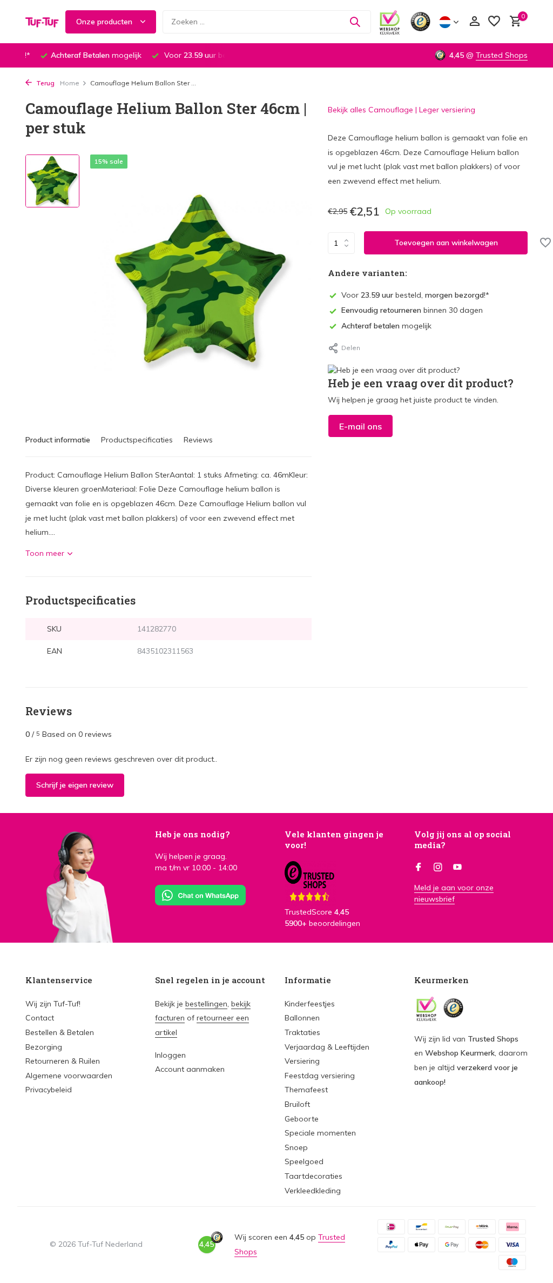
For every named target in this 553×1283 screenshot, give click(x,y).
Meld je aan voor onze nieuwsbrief (454, 893)
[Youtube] (457, 867)
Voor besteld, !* (415, 295)
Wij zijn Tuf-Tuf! (52, 1004)
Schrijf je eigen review (74, 785)
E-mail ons (360, 426)
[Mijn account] (474, 22)
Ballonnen (302, 1018)
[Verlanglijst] (494, 22)
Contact (39, 1018)
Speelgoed (304, 1161)
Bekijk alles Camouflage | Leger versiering (401, 110)
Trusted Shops (502, 55)
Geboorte (302, 1119)
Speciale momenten (320, 1133)
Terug (45, 83)
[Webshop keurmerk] (389, 21)
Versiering (302, 1061)
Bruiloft (297, 1104)
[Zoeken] (355, 21)
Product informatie (57, 440)
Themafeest (306, 1089)
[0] (512, 22)
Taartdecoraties (313, 1176)
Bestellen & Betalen (59, 1032)
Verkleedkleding (313, 1190)
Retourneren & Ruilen (62, 1061)
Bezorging (43, 1047)
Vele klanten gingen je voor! (334, 839)
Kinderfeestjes (310, 1004)
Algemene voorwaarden (68, 1075)
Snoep (296, 1147)
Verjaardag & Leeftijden (327, 1047)
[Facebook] (418, 867)
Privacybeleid (48, 1089)
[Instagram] (438, 867)
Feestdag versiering (320, 1075)
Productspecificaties (137, 440)
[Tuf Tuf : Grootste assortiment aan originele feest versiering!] (42, 21)
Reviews (198, 440)
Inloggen (170, 1055)
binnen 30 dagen (412, 310)
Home (69, 83)
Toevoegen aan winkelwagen (446, 242)
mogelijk (386, 326)
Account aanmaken (190, 1069)
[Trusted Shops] (420, 21)
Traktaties (302, 1032)
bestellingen (206, 1004)
